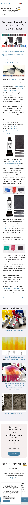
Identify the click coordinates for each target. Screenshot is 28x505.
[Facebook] (1, 3)
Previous (5, 298)
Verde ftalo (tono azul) (9, 226)
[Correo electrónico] (17, 62)
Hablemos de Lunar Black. (14, 413)
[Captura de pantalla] (14, 136)
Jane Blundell (20, 54)
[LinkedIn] (8, 62)
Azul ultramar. (13, 90)
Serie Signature (13, 126)
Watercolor (4, 55)
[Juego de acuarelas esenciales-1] (14, 311)
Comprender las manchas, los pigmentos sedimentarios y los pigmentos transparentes (14, 385)
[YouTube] (9, 3)
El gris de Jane (19, 86)
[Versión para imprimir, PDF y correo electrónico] (6, 60)
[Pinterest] (6, 3)
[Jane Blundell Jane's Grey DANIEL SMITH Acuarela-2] (14, 65)
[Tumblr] (12, 62)
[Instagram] (4, 3)
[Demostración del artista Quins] (14, 363)
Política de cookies (22, 499)
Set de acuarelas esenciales (14, 330)
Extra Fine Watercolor (13, 51)
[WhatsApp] (10, 62)
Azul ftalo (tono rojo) (15, 161)
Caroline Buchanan (15, 389)
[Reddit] (5, 62)
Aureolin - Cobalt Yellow (10, 359)
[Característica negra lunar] (14, 393)
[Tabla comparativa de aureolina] (14, 337)
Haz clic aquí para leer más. (11, 288)
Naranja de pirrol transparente (12, 163)
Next (23, 298)
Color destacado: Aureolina (14, 357)
